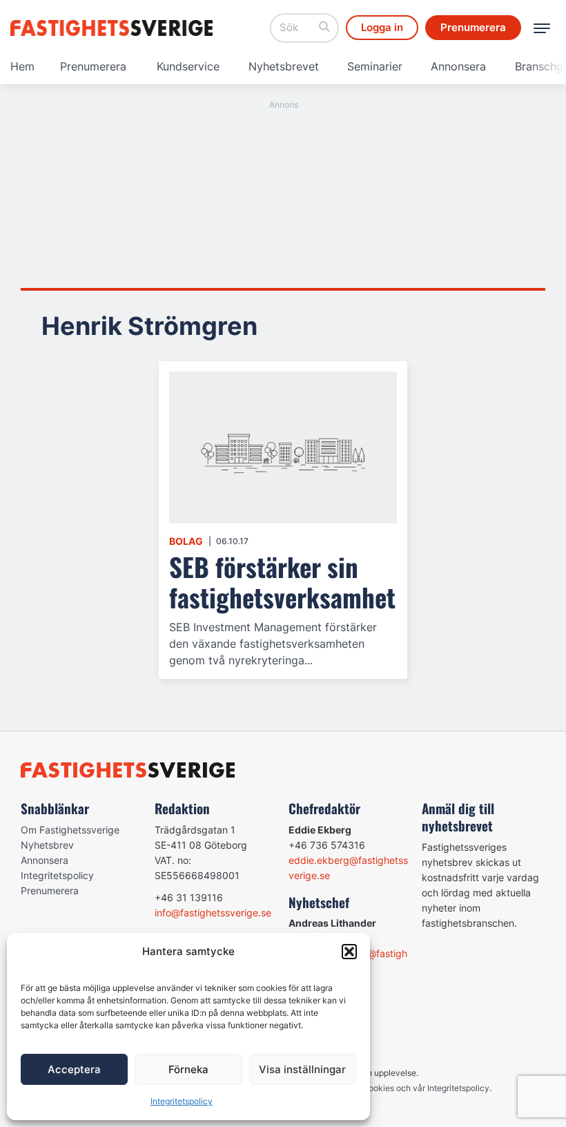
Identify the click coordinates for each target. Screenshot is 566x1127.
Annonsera (458, 66)
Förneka (188, 1069)
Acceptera (74, 1069)
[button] (349, 952)
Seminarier (374, 66)
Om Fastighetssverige (70, 830)
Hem (22, 66)
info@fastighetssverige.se (213, 912)
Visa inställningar (302, 1069)
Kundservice (188, 66)
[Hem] (113, 28)
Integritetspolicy (181, 1101)
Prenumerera (93, 66)
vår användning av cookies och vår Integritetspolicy (389, 1088)
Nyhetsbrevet (283, 66)
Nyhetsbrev (47, 845)
